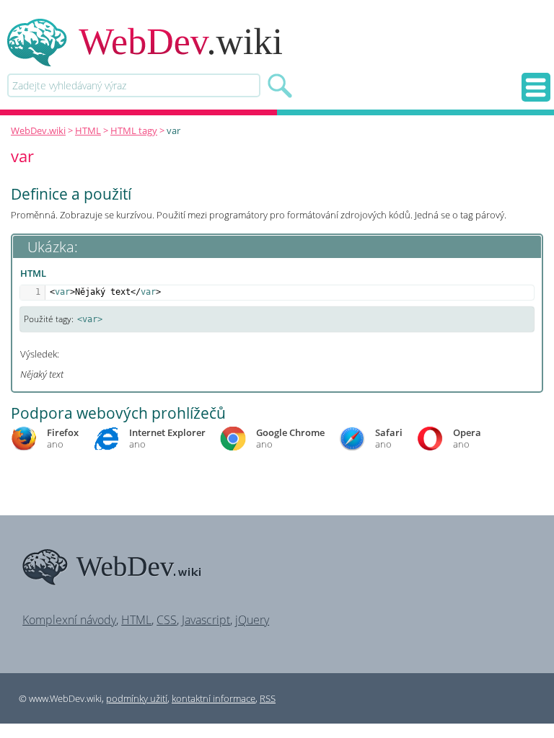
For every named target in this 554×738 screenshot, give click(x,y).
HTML (88, 130)
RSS (268, 698)
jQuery (252, 620)
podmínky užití (136, 698)
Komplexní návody (69, 620)
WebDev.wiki (38, 130)
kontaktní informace (213, 698)
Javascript (206, 620)
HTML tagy (133, 130)
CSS (167, 620)
